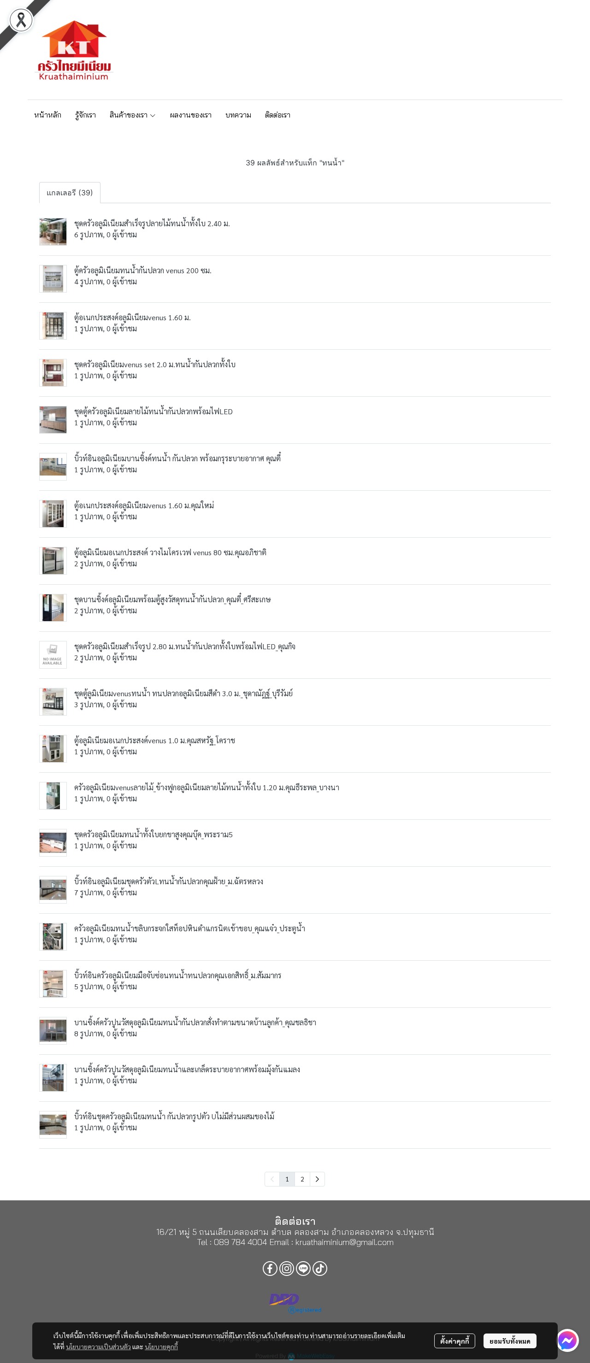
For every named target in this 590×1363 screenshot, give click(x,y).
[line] (531, 49)
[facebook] (498, 49)
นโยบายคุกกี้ (161, 1346)
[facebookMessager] (567, 1340)
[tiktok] (548, 49)
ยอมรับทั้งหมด (510, 1341)
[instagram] (514, 49)
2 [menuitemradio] (302, 1179)
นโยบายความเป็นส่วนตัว (98, 1346)
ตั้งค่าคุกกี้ (454, 1341)
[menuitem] (317, 1179)
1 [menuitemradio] (287, 1179)
